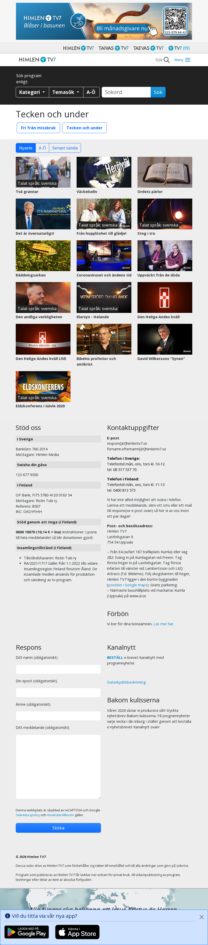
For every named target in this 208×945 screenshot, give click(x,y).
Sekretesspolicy (28, 815)
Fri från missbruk (38, 128)
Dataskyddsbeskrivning (126, 682)
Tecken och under (84, 128)
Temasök (63, 92)
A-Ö (42, 148)
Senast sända (65, 148)
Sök (158, 92)
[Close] (202, 917)
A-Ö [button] (90, 92)
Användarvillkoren (60, 815)
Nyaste (25, 148)
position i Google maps (127, 584)
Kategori (30, 92)
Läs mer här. (163, 623)
